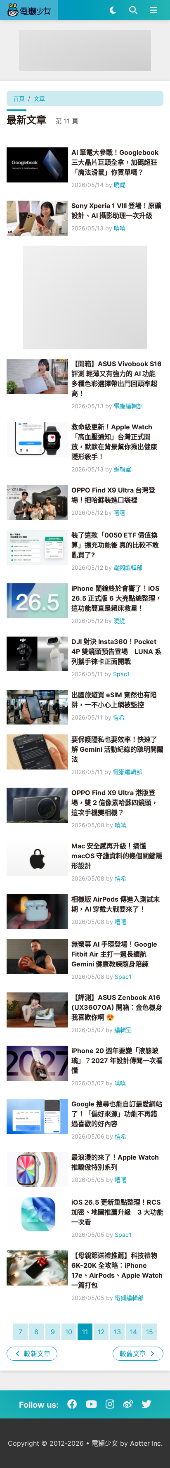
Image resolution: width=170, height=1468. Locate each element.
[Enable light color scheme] (113, 10)
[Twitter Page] (146, 1404)
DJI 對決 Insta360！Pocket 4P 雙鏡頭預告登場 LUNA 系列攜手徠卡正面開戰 (116, 651)
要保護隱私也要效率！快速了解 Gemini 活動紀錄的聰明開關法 (117, 749)
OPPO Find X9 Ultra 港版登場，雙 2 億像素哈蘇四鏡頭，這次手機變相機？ (114, 802)
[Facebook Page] (72, 1404)
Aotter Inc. (146, 1443)
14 (133, 1332)
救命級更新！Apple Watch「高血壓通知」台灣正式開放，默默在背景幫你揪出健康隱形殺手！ (114, 442)
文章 (39, 98)
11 (85, 1332)
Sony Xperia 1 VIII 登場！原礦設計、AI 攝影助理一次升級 (116, 210)
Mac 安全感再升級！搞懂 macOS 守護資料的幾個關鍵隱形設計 (116, 856)
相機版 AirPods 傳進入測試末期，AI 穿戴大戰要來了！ (115, 904)
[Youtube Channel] (91, 1404)
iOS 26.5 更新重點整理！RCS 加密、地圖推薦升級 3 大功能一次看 (117, 1212)
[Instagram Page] (110, 1404)
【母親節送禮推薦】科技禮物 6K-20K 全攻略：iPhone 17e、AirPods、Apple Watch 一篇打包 (117, 1270)
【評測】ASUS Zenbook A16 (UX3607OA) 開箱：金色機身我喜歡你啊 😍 (116, 1007)
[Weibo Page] (128, 1404)
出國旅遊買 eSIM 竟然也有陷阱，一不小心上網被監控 (114, 700)
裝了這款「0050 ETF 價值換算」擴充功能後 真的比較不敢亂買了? (115, 545)
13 (117, 1332)
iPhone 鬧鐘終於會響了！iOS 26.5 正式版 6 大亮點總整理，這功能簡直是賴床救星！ (116, 598)
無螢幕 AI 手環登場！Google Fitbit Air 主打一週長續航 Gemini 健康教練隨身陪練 (114, 954)
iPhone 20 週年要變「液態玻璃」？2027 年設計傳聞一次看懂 (117, 1061)
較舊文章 (134, 1354)
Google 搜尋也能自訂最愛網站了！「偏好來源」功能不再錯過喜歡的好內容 (116, 1114)
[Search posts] (133, 10)
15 (149, 1332)
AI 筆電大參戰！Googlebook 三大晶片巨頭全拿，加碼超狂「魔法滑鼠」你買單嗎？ (114, 162)
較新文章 (36, 1354)
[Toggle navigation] (153, 10)
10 (68, 1332)
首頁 (19, 98)
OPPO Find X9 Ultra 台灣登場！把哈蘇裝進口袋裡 (113, 495)
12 (101, 1332)
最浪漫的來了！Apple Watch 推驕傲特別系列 (115, 1162)
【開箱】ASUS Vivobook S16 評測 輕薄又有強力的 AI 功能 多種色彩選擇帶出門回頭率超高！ (116, 379)
